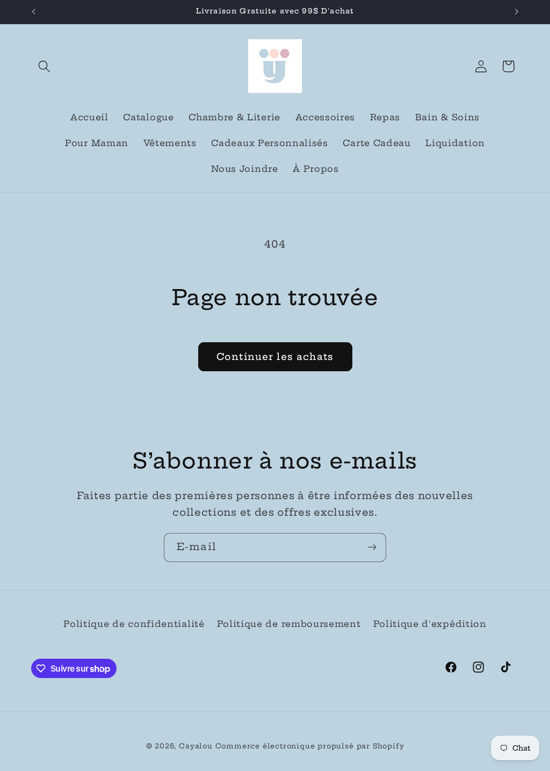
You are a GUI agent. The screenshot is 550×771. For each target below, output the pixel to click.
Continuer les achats (275, 357)
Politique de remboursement (289, 623)
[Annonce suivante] (517, 12)
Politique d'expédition (430, 623)
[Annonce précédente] (33, 12)
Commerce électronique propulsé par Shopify (309, 746)
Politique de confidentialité (133, 623)
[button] (45, 66)
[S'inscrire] (372, 547)
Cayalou (196, 746)
